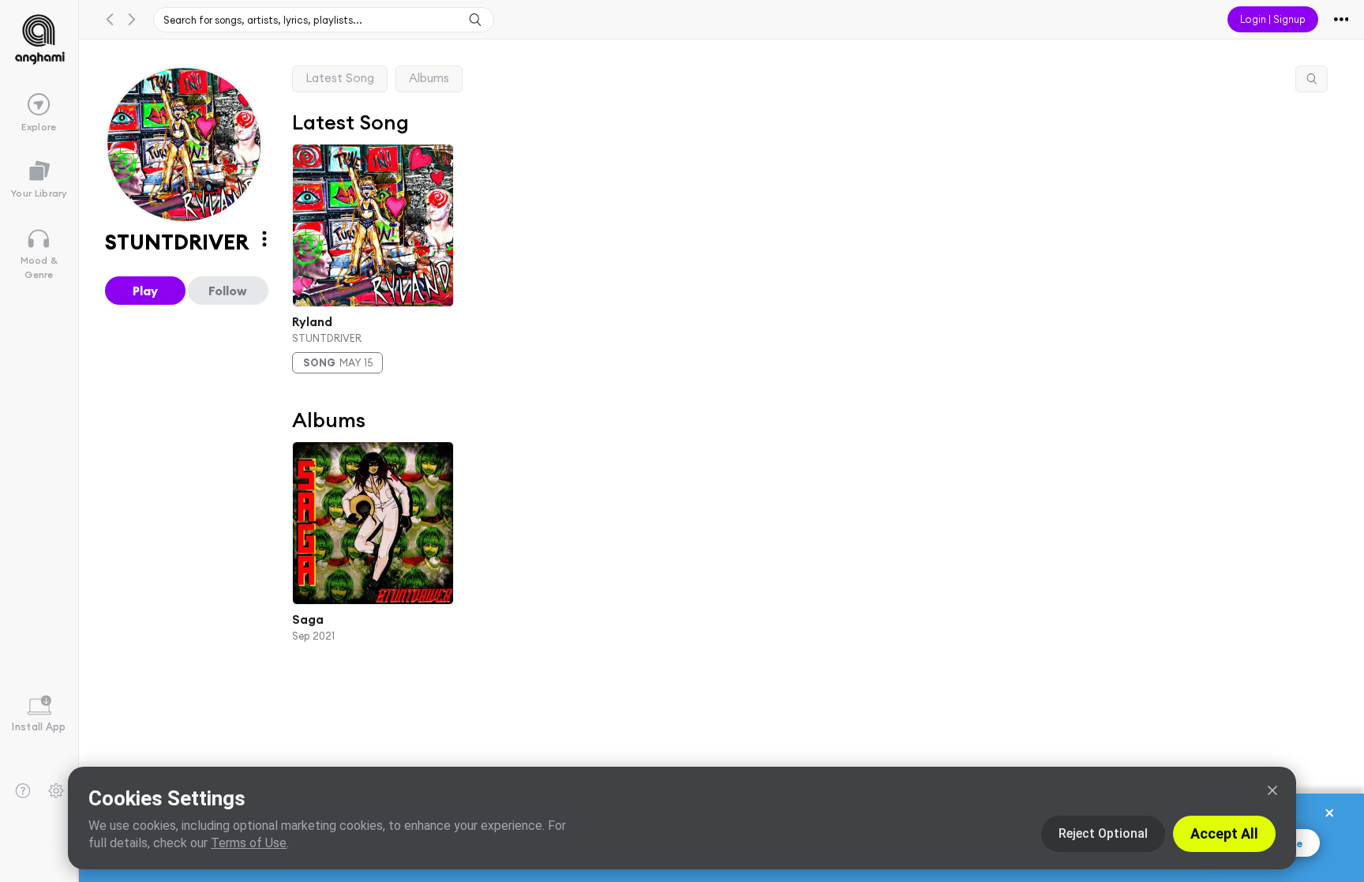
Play (145, 290)
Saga (308, 618)
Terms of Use (249, 842)
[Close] (1272, 790)
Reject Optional (1103, 833)
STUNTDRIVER (327, 338)
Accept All (1224, 833)
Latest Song (339, 77)
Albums (429, 77)
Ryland (312, 320)
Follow (227, 290)
